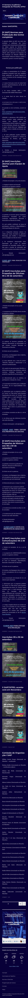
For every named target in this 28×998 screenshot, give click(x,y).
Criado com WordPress (7, 995)
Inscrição (4, 972)
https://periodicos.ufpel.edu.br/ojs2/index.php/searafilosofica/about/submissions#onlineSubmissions (14, 144)
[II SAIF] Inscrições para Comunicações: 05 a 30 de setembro (13, 540)
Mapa (3, 989)
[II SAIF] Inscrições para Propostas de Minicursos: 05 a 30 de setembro (13, 444)
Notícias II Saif (18, 155)
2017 (9, 897)
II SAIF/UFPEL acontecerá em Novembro (13, 688)
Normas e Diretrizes (7, 979)
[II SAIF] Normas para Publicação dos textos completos (13, 34)
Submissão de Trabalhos (8, 976)
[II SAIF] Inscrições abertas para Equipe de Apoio (13, 163)
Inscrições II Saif (11, 155)
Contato (4, 986)
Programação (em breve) (9, 982)
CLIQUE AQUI (6, 260)
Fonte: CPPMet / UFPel (14, 966)
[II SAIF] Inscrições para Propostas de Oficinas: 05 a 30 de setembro (13, 273)
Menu (4, 10)
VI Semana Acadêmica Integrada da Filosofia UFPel (13, 6)
